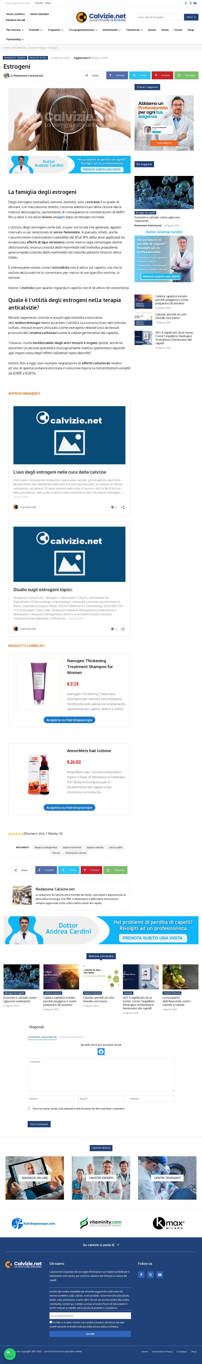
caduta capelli (115, 847)
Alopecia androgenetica (46, 847)
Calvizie (56, 853)
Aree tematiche (19, 47)
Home (6, 47)
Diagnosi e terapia (37, 47)
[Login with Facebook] (101, 1051)
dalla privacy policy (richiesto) (102, 1326)
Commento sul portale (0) (42, 1037)
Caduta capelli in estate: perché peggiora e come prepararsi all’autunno (171, 299)
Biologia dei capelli (145, 212)
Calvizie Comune (140, 304)
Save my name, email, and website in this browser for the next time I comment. (79, 1108)
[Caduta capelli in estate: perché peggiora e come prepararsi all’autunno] (143, 301)
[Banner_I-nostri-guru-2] (101, 1178)
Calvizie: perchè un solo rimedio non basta (171, 316)
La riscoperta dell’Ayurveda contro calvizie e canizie (177, 1001)
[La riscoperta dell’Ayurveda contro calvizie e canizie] (180, 976)
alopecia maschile (95, 847)
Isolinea (140, 342)
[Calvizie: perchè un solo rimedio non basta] (143, 320)
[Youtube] (195, 3)
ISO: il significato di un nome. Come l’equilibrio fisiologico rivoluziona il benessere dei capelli (174, 338)
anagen (59, 217)
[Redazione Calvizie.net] (7, 76)
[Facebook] (185, 3)
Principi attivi (38, 58)
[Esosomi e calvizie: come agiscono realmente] (164, 192)
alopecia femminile (72, 847)
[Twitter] (190, 3)
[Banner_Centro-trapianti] (167, 1178)
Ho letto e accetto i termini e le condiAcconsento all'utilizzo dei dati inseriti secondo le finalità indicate (87, 1324)
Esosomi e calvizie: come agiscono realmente (157, 219)
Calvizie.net (56, 1271)
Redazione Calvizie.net (28, 75)
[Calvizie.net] (101, 17)
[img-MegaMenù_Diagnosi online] (35, 1178)
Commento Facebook (71, 1037)
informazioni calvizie (75, 853)
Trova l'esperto (147, 87)
